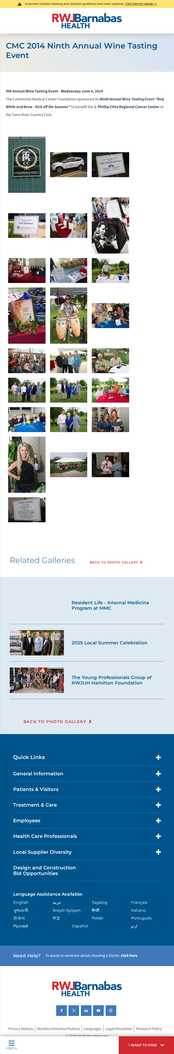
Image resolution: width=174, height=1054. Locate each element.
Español (80, 925)
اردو (134, 925)
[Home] (87, 20)
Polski (97, 918)
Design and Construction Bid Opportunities (44, 870)
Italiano (138, 910)
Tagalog (99, 902)
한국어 (19, 918)
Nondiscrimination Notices (58, 1029)
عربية (57, 902)
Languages (93, 1029)
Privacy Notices (20, 1029)
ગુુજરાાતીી (20, 910)
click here (129, 955)
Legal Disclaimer (119, 1029)
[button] (146, 1045)
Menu (11, 1048)
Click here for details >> (141, 3)
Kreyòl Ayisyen (67, 910)
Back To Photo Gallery (114, 562)
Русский (20, 925)
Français (139, 902)
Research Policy (149, 1029)
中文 (56, 918)
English (20, 902)
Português (141, 918)
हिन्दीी (95, 910)
